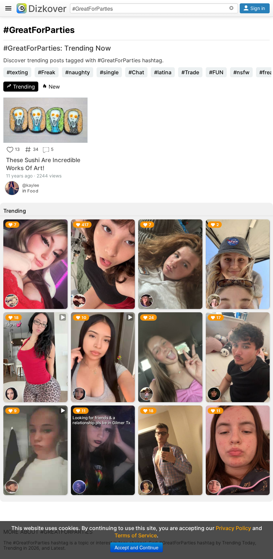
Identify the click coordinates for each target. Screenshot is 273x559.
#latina (162, 72)
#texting (17, 72)
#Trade (190, 72)
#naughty (77, 72)
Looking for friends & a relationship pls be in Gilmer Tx (102, 420)
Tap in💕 (13, 324)
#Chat (136, 72)
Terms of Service (136, 535)
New (53, 86)
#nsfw (241, 72)
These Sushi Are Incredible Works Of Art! (43, 163)
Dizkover (47, 8)
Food (32, 190)
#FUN (216, 72)
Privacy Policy (233, 528)
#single (109, 72)
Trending (23, 86)
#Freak (46, 72)
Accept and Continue (136, 547)
